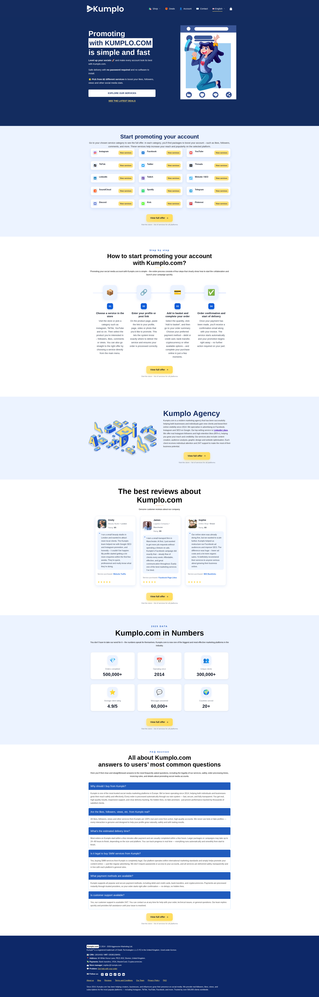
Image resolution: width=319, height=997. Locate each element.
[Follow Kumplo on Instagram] (102, 974)
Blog (99, 980)
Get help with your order (107, 969)
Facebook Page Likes (168, 578)
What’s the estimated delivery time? (110, 831)
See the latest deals (122, 101)
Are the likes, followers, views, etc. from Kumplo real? (120, 811)
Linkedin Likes (221, 430)
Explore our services (122, 93)
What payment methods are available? (111, 876)
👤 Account (185, 8)
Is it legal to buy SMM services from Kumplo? (115, 853)
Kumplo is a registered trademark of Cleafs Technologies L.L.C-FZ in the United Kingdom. (123, 950)
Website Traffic (119, 574)
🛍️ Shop (153, 8)
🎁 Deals (170, 8)
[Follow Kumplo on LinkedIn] (123, 974)
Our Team (140, 980)
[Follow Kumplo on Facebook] (106, 974)
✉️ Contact (202, 8)
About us (90, 980)
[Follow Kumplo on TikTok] (115, 974)
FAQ (165, 980)
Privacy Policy (154, 980)
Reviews (108, 980)
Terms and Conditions (124, 980)
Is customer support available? (107, 895)
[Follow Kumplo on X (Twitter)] (119, 974)
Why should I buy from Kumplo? (108, 786)
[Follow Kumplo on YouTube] (110, 974)
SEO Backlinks (210, 574)
